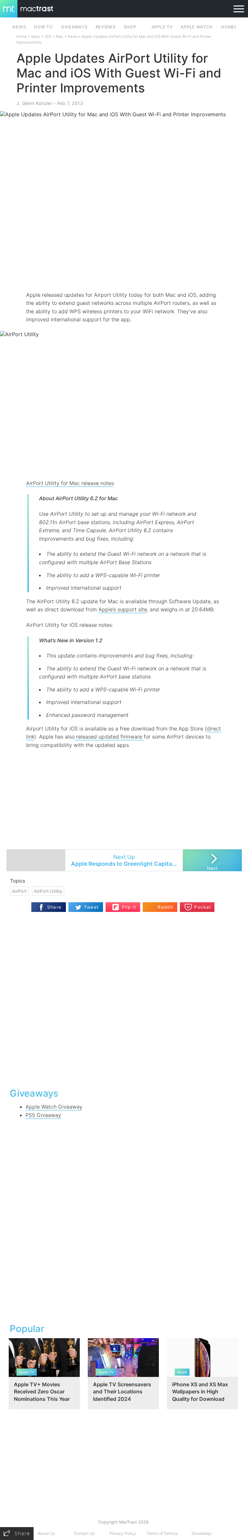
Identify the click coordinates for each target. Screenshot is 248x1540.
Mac (59, 36)
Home (21, 36)
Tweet (91, 907)
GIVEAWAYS (74, 27)
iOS (48, 36)
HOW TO (43, 27)
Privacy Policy (122, 1533)
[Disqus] (124, 999)
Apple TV (162, 27)
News (73, 36)
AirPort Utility (48, 891)
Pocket (202, 907)
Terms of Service (162, 1533)
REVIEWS (106, 27)
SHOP (130, 27)
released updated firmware (109, 736)
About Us (46, 1533)
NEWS (19, 27)
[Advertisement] (124, 271)
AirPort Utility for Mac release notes (70, 483)
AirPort (19, 891)
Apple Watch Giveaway (54, 1106)
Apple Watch (196, 27)
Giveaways (201, 1533)
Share (54, 907)
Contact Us (84, 1533)
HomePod (232, 27)
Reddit (165, 907)
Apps (35, 36)
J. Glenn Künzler (34, 103)
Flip (126, 904)
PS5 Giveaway (43, 1115)
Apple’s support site (122, 609)
